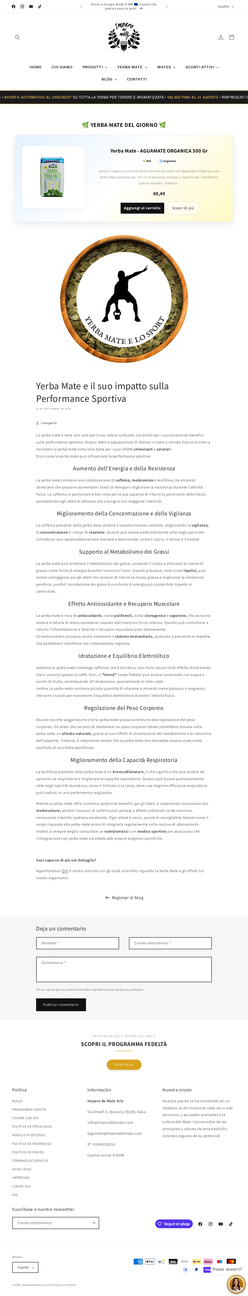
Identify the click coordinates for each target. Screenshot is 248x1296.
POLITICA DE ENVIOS (28, 1152)
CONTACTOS (21, 1186)
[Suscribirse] (93, 1223)
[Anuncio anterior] (81, 6)
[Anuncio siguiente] (167, 6)
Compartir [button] (49, 423)
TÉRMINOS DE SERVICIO (30, 1160)
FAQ (15, 1195)
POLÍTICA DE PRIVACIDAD (32, 1126)
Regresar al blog (128, 897)
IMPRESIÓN (20, 1177)
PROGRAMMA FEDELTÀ (29, 1109)
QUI (65, 870)
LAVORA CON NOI (25, 1118)
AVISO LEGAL (22, 1169)
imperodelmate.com (35, 1285)
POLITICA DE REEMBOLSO (31, 1143)
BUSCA (17, 1101)
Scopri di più (183, 207)
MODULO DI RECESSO (28, 1135)
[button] (17, 37)
